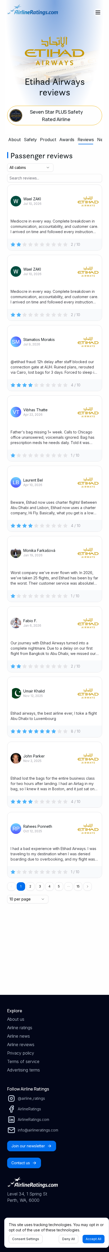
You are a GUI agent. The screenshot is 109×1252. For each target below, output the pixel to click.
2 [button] (30, 886)
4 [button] (49, 886)
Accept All (93, 1239)
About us (15, 1019)
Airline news (18, 1036)
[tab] (14, 139)
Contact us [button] (20, 1163)
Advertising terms (23, 1070)
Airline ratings (19, 1027)
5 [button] (59, 886)
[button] (68, 886)
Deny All (68, 1239)
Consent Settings (25, 1239)
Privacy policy (20, 1053)
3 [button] (40, 886)
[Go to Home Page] (32, 12)
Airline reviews (20, 1044)
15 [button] (78, 886)
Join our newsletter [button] (28, 1146)
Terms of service (23, 1061)
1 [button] (20, 886)
